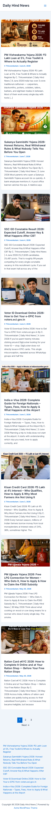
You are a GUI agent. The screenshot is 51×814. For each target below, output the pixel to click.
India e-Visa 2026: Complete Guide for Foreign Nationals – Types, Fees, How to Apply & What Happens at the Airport (22, 405)
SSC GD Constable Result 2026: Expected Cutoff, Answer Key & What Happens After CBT (24, 232)
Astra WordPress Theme (25, 808)
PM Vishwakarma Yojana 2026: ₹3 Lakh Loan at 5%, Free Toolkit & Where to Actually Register (25, 58)
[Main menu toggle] (45, 6)
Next (25, 725)
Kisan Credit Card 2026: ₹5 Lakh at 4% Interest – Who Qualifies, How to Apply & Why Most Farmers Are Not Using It (24, 492)
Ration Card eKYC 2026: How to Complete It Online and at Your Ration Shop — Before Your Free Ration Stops (24, 666)
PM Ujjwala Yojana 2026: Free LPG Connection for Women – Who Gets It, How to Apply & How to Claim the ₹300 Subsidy (25, 579)
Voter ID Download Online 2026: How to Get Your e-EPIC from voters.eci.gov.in (24, 316)
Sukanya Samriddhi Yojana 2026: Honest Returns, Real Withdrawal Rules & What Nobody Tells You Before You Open (24, 147)
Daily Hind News (16, 5)
